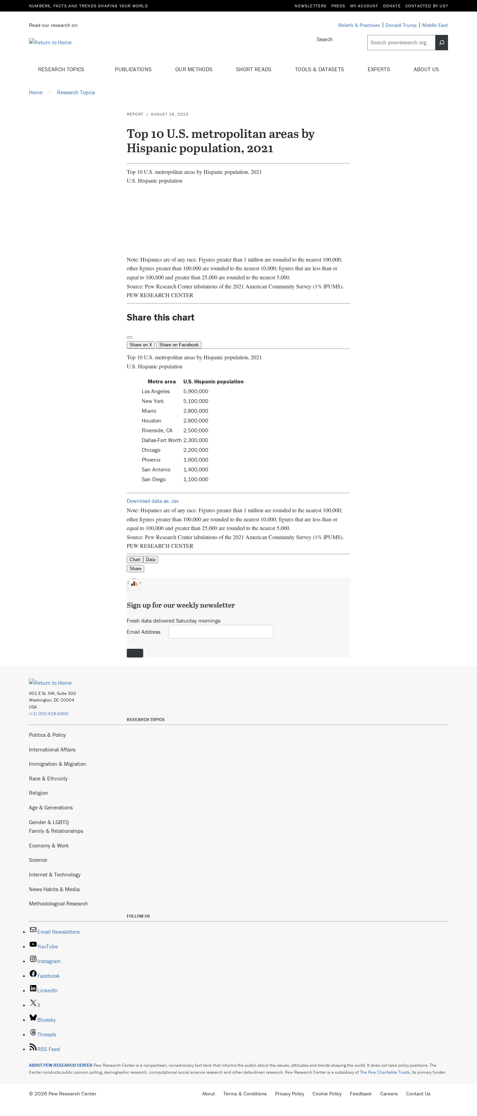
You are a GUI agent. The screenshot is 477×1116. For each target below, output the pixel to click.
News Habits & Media (54, 889)
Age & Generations (51, 807)
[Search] (441, 42)
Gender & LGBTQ (49, 821)
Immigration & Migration (57, 763)
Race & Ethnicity (48, 778)
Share (135, 568)
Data (150, 559)
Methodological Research (58, 903)
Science (38, 859)
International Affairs (52, 749)
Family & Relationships (56, 830)
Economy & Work (49, 845)
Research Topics (62, 69)
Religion (38, 792)
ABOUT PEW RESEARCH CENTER (61, 1065)
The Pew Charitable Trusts (385, 1072)
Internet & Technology (55, 874)
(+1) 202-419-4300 (48, 714)
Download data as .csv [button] (153, 500)
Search (325, 39)
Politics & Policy (47, 734)
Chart (135, 559)
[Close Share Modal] (129, 337)
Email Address (143, 631)
